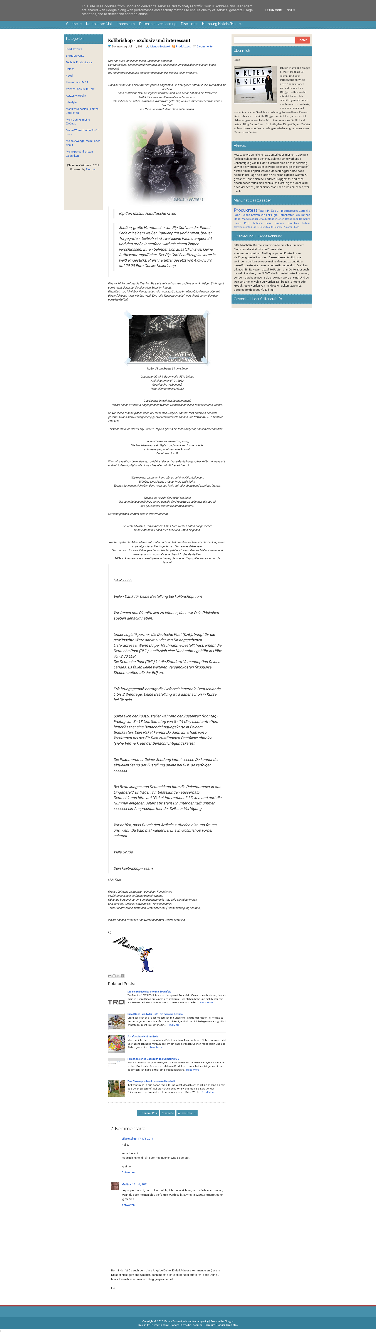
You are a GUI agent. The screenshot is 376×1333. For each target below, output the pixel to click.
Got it (291, 10)
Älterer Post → (187, 1113)
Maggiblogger (250, 218)
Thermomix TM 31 (77, 82)
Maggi (237, 218)
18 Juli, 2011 (140, 1184)
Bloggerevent (289, 210)
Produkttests (74, 49)
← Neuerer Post (148, 1113)
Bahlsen (258, 223)
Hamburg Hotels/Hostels (222, 24)
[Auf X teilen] (118, 976)
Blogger (91, 169)
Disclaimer (189, 24)
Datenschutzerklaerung (157, 24)
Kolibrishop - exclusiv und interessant (149, 40)
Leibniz (306, 223)
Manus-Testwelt (160, 46)
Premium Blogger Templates (221, 1324)
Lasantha (197, 1324)
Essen (275, 211)
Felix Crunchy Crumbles (282, 223)
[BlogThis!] (114, 976)
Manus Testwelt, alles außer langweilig (186, 1321)
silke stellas (129, 1138)
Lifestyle (71, 102)
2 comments (205, 46)
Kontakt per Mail (99, 24)
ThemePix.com (159, 1324)
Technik (264, 211)
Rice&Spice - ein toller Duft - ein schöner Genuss (155, 1014)
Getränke (304, 210)
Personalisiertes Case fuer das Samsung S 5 (153, 1058)
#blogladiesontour (243, 227)
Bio (254, 227)
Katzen (305, 215)
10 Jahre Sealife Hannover (270, 227)
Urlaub (263, 218)
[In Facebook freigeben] (122, 976)
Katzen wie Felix (76, 95)
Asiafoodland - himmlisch (143, 1036)
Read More (206, 1002)
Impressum (126, 24)
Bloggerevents (75, 55)
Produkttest (183, 46)
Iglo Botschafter (283, 215)
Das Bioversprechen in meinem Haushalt (151, 1081)
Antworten (128, 1172)
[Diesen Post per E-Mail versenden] (110, 976)
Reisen (70, 69)
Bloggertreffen (275, 218)
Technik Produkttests (79, 62)
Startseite (74, 24)
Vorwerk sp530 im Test (80, 89)
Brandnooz (291, 218)
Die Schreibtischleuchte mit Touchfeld (149, 991)
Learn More (273, 10)
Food (69, 75)
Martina (126, 1184)
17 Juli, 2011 (145, 1138)
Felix (297, 215)
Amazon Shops (291, 227)
